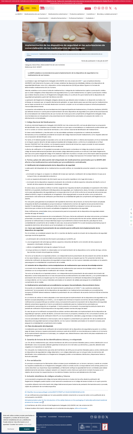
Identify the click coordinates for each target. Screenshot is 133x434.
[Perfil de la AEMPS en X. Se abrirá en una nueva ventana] (110, 8)
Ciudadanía (89, 18)
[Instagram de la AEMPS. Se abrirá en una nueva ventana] (102, 8)
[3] (26, 400)
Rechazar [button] (11, 429)
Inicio (28, 54)
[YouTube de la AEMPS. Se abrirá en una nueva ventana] (106, 8)
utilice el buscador (81, 408)
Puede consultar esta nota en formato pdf (39, 60)
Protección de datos (65, 416)
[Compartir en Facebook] (131, 209)
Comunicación (43, 18)
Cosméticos (90, 14)
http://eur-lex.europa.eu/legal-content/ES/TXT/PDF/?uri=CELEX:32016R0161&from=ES (56, 392)
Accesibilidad (52, 416)
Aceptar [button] (27, 429)
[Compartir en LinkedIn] (131, 217)
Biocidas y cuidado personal (106, 14)
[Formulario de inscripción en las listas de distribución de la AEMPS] (95, 8)
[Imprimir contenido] (131, 224)
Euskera (87, 8)
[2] (43, 213)
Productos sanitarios (77, 14)
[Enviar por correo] (131, 221)
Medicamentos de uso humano (35, 14)
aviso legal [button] (27, 424)
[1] (25, 392)
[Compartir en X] (131, 213)
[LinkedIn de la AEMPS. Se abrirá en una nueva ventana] (99, 8)
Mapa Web (42, 416)
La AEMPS (18, 14)
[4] (26, 405)
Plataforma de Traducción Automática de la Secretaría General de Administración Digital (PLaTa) (80, 1)
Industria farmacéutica (58, 18)
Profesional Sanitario (76, 18)
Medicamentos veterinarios (57, 14)
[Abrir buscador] (116, 9)
